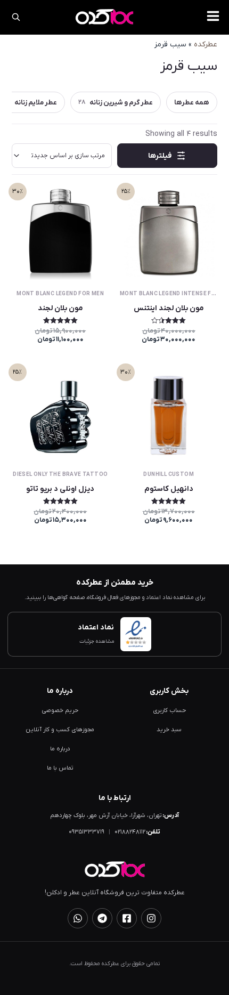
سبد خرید (169, 730)
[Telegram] (102, 918)
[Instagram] (151, 918)
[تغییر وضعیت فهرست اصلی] (213, 16)
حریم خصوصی (60, 711)
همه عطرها (191, 102)
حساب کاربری (169, 711)
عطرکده (205, 44)
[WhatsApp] (78, 918)
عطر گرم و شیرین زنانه (115, 102)
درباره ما (60, 749)
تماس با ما (60, 768)
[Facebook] (127, 918)
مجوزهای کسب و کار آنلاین (60, 730)
